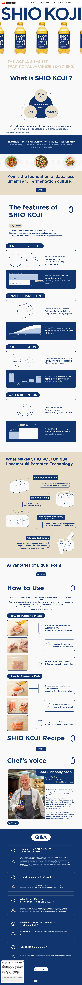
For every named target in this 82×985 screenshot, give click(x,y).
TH (78, 2)
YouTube (12, 823)
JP (74, 2)
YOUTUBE (60, 2)
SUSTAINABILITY (50, 2)
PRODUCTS (32, 2)
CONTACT (68, 2)
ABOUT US (41, 2)
